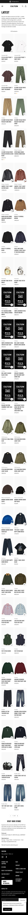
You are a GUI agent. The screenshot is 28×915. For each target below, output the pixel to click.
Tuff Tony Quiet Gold (6, 806)
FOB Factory (4, 309)
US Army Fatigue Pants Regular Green (20, 88)
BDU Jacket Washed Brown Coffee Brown (19, 344)
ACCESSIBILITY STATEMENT (19, 880)
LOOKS (2, 877)
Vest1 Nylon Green (6, 651)
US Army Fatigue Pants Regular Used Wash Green (20, 121)
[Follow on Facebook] (6, 857)
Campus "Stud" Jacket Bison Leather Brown (19, 187)
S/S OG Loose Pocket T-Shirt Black (7, 58)
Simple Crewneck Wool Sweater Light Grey (7, 344)
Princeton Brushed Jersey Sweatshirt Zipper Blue (19, 745)
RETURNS (3, 867)
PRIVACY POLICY (19, 872)
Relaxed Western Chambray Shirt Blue (6, 406)
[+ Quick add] (11, 51)
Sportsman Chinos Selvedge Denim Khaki (19, 153)
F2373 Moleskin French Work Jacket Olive (20, 470)
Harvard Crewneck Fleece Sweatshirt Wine (20, 680)
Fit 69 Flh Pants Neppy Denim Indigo (7, 561)
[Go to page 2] (17, 815)
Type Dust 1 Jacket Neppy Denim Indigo (19, 531)
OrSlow (16, 85)
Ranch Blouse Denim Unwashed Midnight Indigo (6, 218)
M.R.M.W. (3, 278)
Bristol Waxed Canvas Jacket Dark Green (7, 591)
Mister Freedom (18, 150)
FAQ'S (17, 862)
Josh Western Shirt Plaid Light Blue (19, 621)
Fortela (3, 588)
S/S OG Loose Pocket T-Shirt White (20, 58)
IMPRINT (17, 876)
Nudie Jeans (17, 773)
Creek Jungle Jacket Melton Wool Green (19, 591)
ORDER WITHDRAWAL (6, 882)
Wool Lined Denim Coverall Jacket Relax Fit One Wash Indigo (19, 250)
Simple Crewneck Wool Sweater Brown (20, 312)
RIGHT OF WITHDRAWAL (6, 870)
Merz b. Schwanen (5, 497)
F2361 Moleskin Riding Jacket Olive (19, 440)
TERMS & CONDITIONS (21, 869)
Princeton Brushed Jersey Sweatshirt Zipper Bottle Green (6, 745)
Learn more (7, 909)
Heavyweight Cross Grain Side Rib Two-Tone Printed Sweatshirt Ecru (19, 408)
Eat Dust (16, 528)
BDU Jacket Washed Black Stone (6, 374)
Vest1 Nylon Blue (18, 651)
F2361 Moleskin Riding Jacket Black (7, 470)
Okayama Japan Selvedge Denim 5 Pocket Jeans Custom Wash (20, 713)
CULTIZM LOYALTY (5, 874)
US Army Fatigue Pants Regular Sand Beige (7, 121)
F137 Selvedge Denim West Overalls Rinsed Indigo (6, 312)
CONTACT (18, 865)
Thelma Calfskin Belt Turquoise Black (6, 776)
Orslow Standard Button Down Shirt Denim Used (19, 375)
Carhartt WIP (4, 55)
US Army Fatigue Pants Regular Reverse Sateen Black (7, 154)
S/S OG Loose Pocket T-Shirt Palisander (7, 88)
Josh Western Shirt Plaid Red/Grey (6, 621)
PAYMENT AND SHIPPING (4, 863)
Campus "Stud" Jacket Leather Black (7, 187)
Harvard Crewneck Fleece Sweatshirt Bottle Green (6, 681)
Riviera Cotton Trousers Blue (5, 712)
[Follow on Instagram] (2, 857)
